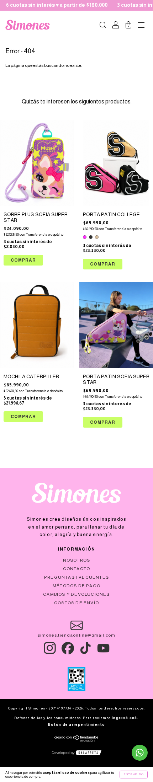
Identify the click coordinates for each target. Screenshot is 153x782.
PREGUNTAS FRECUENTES (76, 577)
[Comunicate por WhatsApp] (140, 753)
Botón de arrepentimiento (76, 725)
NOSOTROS (76, 560)
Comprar (102, 264)
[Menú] (141, 25)
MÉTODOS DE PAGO (76, 585)
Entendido (133, 774)
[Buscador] (102, 25)
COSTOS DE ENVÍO (76, 602)
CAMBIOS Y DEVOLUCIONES (76, 594)
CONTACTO (76, 568)
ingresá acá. (125, 718)
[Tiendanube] (76, 740)
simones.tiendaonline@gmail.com (77, 635)
